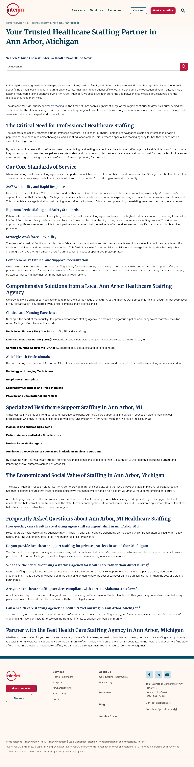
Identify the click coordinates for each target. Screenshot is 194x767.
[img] (15, 9)
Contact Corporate (157, 702)
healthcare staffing (53, 106)
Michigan (58, 22)
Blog (102, 704)
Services (58, 671)
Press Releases (14, 741)
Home (9, 22)
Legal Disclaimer (77, 741)
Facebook (149, 674)
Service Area (21, 22)
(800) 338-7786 (155, 695)
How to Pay (59, 693)
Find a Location (21, 688)
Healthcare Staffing (40, 22)
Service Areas (108, 716)
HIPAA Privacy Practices (53, 741)
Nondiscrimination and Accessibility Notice (122, 741)
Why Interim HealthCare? (113, 676)
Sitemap (92, 741)
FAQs (56, 699)
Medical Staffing (62, 688)
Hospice (57, 682)
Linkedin (158, 674)
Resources (106, 692)
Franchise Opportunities (160, 709)
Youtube (167, 674)
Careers (19, 698)
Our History (105, 682)
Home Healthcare (63, 676)
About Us (105, 671)
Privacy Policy (31, 741)
